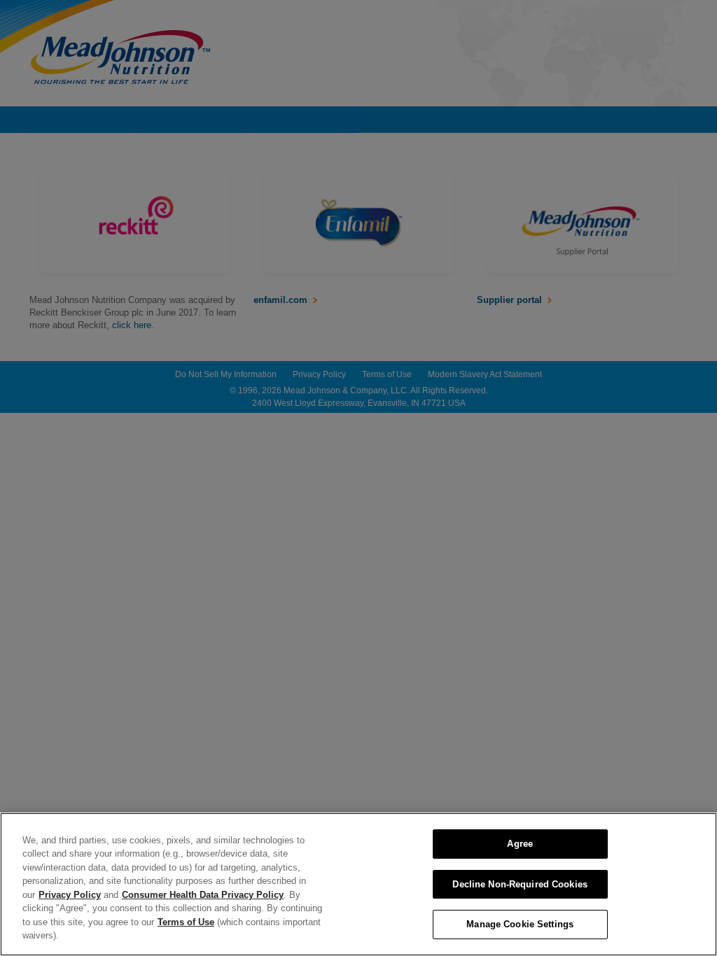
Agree (520, 843)
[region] (358, 884)
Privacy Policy (70, 895)
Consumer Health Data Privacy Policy (203, 895)
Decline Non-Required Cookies (519, 884)
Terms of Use (186, 922)
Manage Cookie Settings (519, 924)
